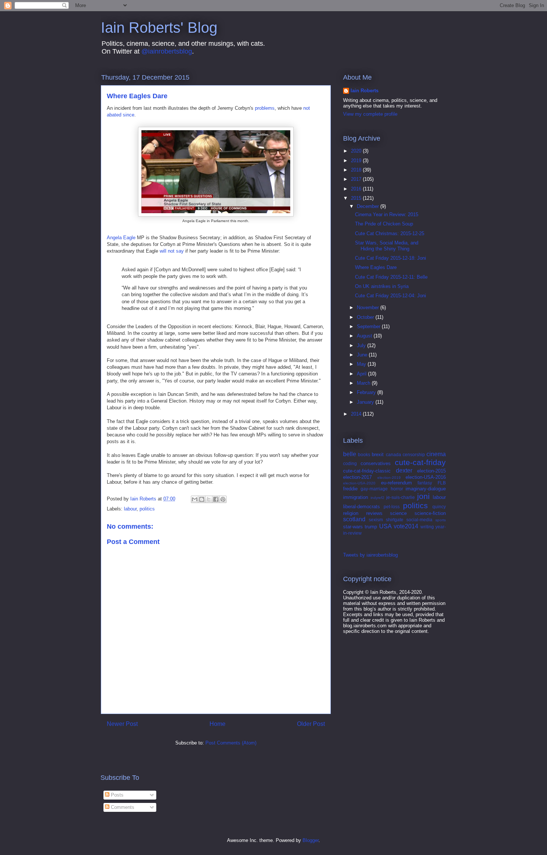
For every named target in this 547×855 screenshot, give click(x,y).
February (367, 392)
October (366, 317)
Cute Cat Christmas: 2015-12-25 (389, 233)
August (365, 336)
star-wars (353, 526)
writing (427, 526)
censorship (414, 454)
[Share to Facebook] (216, 499)
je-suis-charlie (400, 497)
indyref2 (377, 498)
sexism (376, 519)
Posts (116, 795)
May (362, 364)
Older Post (311, 724)
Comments (121, 807)
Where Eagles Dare (376, 267)
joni (423, 496)
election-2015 (431, 471)
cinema (436, 454)
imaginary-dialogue (426, 488)
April (362, 374)
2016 (357, 189)
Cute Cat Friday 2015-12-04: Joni (390, 295)
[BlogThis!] (201, 499)
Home (217, 724)
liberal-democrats (361, 506)
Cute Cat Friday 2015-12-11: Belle (391, 277)
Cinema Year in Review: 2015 (386, 214)
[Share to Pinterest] (223, 499)
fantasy (425, 482)
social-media (419, 519)
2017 (357, 179)
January (366, 402)
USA (385, 526)
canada (393, 454)
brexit (378, 454)
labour (130, 509)
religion (350, 513)
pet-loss (392, 506)
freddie (350, 488)
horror (397, 488)
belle (349, 454)
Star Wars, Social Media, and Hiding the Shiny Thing (386, 246)
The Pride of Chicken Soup (384, 224)
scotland (354, 519)
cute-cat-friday (420, 462)
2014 (357, 414)
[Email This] (194, 499)
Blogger (311, 840)
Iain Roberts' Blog (159, 27)
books (364, 454)
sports (440, 520)
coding (350, 463)
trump (371, 526)
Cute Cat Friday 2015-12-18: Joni (390, 258)
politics (147, 509)
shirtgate (394, 519)
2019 (357, 160)
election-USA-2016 (426, 477)
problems (265, 108)
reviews (374, 513)
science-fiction (430, 513)
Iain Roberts (364, 90)
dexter (404, 470)
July (362, 345)
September (369, 326)
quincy (439, 506)
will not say (172, 251)
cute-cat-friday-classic (367, 471)
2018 (357, 170)
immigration (355, 497)
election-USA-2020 (359, 483)
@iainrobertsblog (166, 51)
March (364, 383)
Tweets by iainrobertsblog (370, 555)
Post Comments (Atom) (230, 743)
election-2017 (357, 477)
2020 (357, 151)
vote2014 (406, 526)
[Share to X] (208, 499)
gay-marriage (374, 488)
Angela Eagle (121, 237)
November (368, 307)
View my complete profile (370, 114)
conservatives (376, 463)
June (363, 355)
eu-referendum (396, 483)
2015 (357, 198)
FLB (442, 482)
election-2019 (389, 477)
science (398, 513)
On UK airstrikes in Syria (382, 286)
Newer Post (122, 724)
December (368, 206)
